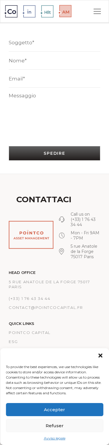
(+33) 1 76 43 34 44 (29, 298)
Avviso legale (54, 438)
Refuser (55, 425)
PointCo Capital (30, 332)
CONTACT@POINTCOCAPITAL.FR (46, 307)
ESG (13, 341)
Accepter (54, 409)
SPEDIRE (54, 153)
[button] (100, 355)
